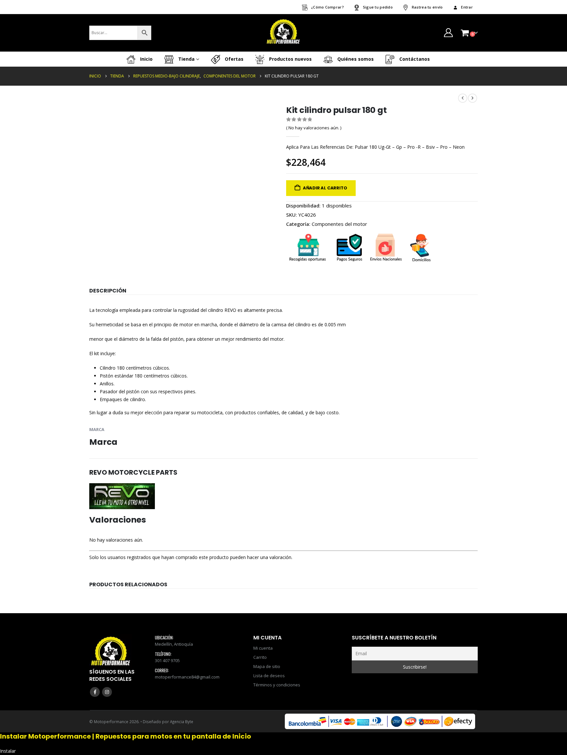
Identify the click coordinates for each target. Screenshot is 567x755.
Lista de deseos (269, 676)
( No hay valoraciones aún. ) (313, 128)
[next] (472, 98)
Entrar (467, 7)
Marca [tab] (96, 429)
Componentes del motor (339, 224)
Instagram (107, 692)
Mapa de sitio (266, 666)
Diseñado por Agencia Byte (168, 721)
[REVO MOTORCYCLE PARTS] (122, 495)
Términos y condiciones (276, 685)
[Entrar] (448, 32)
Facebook (95, 692)
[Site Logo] (283, 33)
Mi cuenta (263, 648)
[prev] (462, 98)
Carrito (260, 657)
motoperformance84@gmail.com (187, 677)
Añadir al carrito (325, 188)
